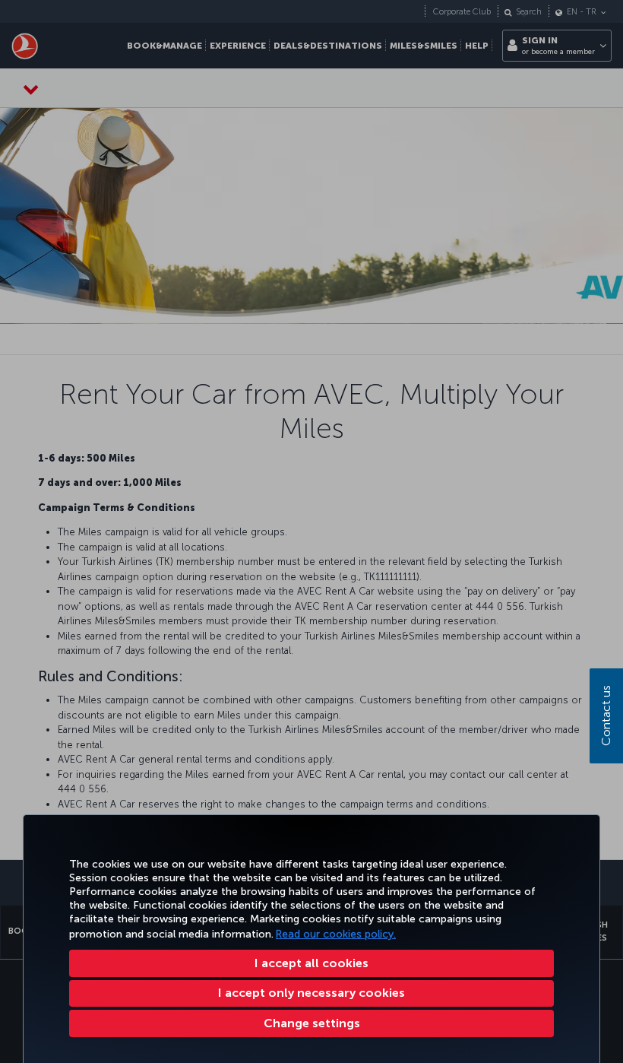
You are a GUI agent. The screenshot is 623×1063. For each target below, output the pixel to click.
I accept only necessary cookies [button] (311, 992)
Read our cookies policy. (336, 934)
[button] (311, 1023)
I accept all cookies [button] (311, 963)
